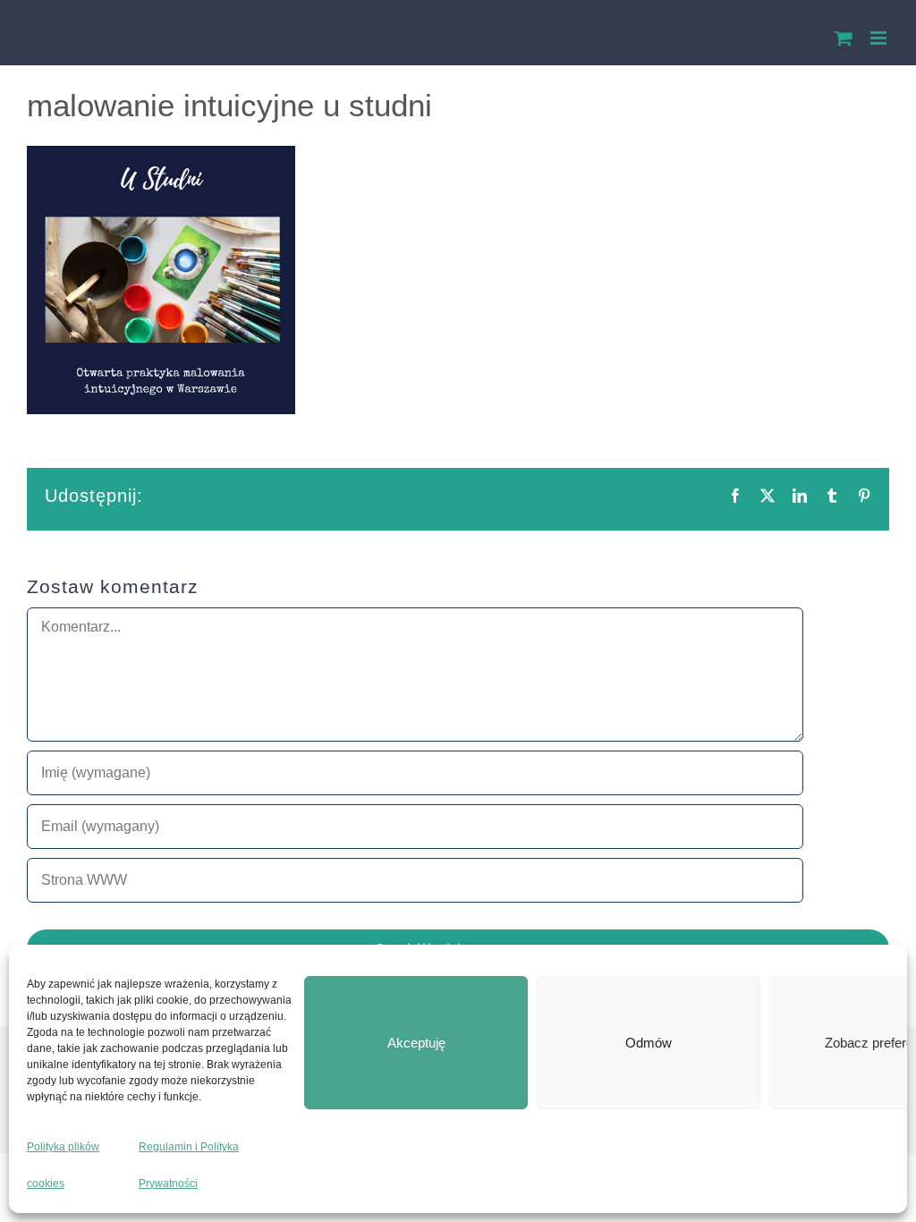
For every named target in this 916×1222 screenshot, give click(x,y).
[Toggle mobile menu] (879, 38)
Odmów (648, 1042)
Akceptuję (416, 1042)
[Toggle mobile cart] (843, 38)
